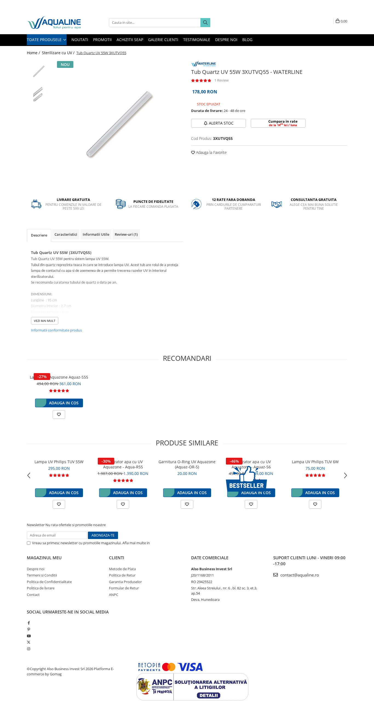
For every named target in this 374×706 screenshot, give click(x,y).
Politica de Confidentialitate (173, 542)
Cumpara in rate (283, 123)
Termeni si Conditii (42, 575)
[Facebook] (28, 622)
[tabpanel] (118, 125)
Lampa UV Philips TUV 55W (59, 461)
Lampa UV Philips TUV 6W (315, 461)
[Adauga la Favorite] (59, 414)
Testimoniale (196, 39)
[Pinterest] (28, 629)
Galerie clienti (163, 39)
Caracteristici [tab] (65, 234)
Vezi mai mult (44, 321)
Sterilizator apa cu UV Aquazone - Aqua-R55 (123, 464)
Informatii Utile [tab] (96, 234)
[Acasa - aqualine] (54, 22)
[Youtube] (28, 635)
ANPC (113, 594)
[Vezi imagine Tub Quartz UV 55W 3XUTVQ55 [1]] (38, 94)
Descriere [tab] (39, 235)
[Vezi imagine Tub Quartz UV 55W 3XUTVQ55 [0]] (38, 71)
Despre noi (226, 39)
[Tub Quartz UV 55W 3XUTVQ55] (118, 125)
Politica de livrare (40, 588)
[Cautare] (205, 22)
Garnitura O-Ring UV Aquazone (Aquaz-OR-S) (187, 464)
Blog (247, 39)
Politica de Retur (122, 575)
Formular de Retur (124, 588)
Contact (33, 594)
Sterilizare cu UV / (59, 52)
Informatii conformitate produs (56, 330)
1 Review (221, 80)
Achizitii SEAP (130, 39)
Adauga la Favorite (211, 152)
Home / (34, 52)
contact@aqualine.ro (299, 575)
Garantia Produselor (125, 581)
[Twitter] (28, 642)
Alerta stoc (221, 123)
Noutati (79, 39)
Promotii (102, 39)
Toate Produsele (45, 39)
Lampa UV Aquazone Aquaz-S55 (59, 377)
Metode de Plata (122, 568)
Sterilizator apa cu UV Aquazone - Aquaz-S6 (251, 464)
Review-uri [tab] (126, 234)
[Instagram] (28, 648)
